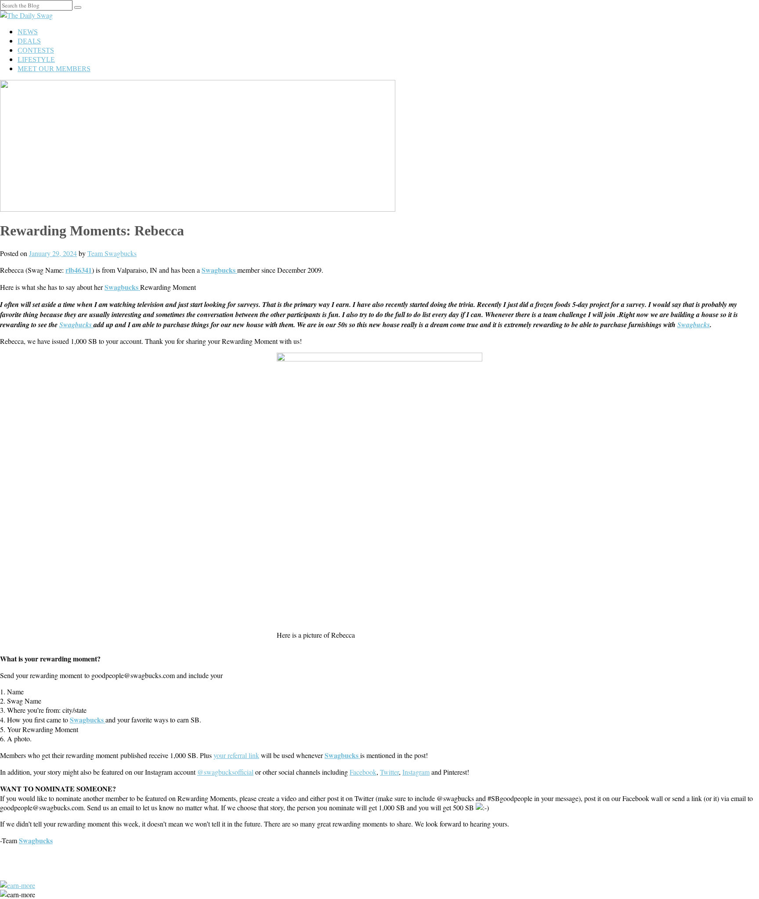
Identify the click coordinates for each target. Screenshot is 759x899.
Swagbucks (76, 324)
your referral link (236, 755)
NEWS (28, 32)
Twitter (389, 771)
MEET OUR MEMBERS (54, 68)
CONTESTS (36, 50)
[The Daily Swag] (26, 15)
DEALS (29, 41)
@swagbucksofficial (225, 771)
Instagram (416, 771)
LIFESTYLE (36, 59)
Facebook (363, 771)
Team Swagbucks (112, 253)
